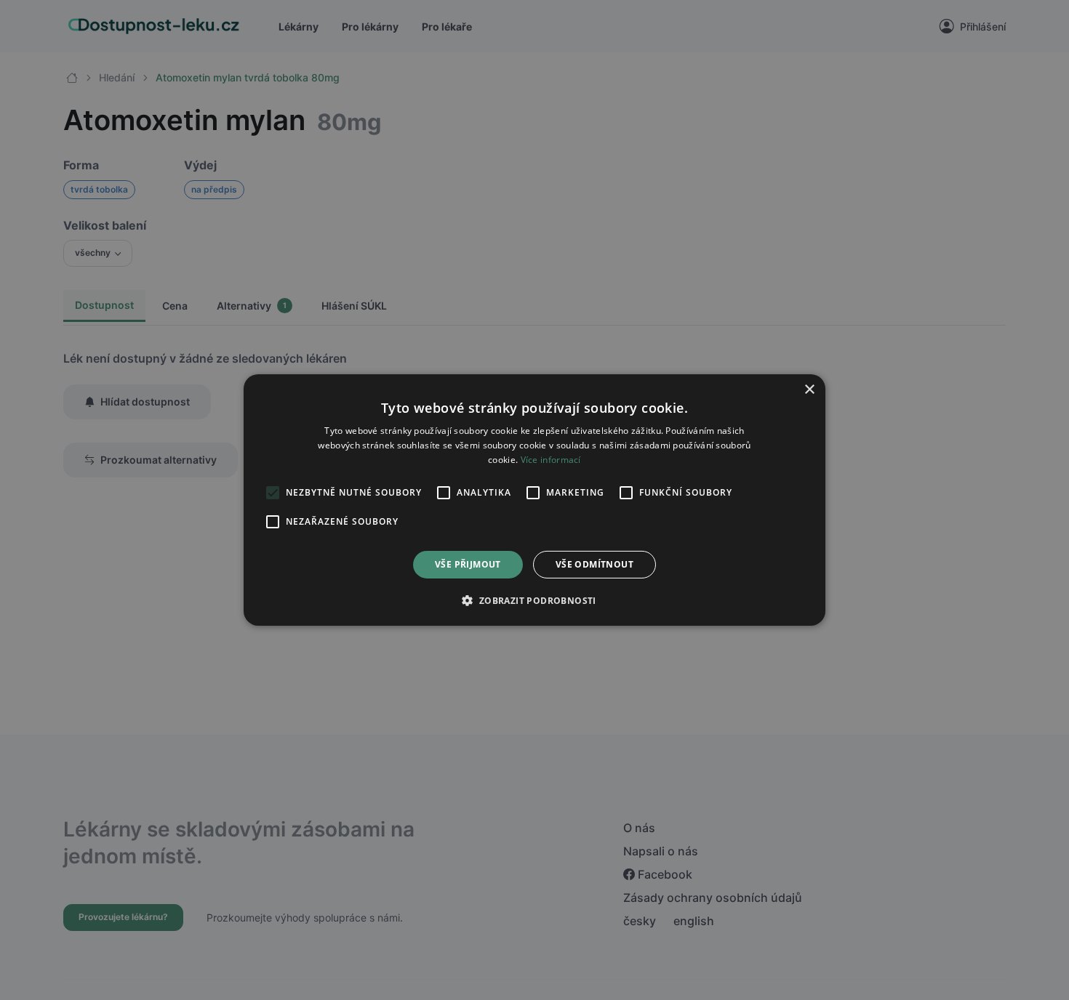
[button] (534, 600)
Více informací (551, 459)
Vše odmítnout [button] (594, 564)
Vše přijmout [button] (468, 564)
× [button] (809, 389)
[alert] (534, 500)
